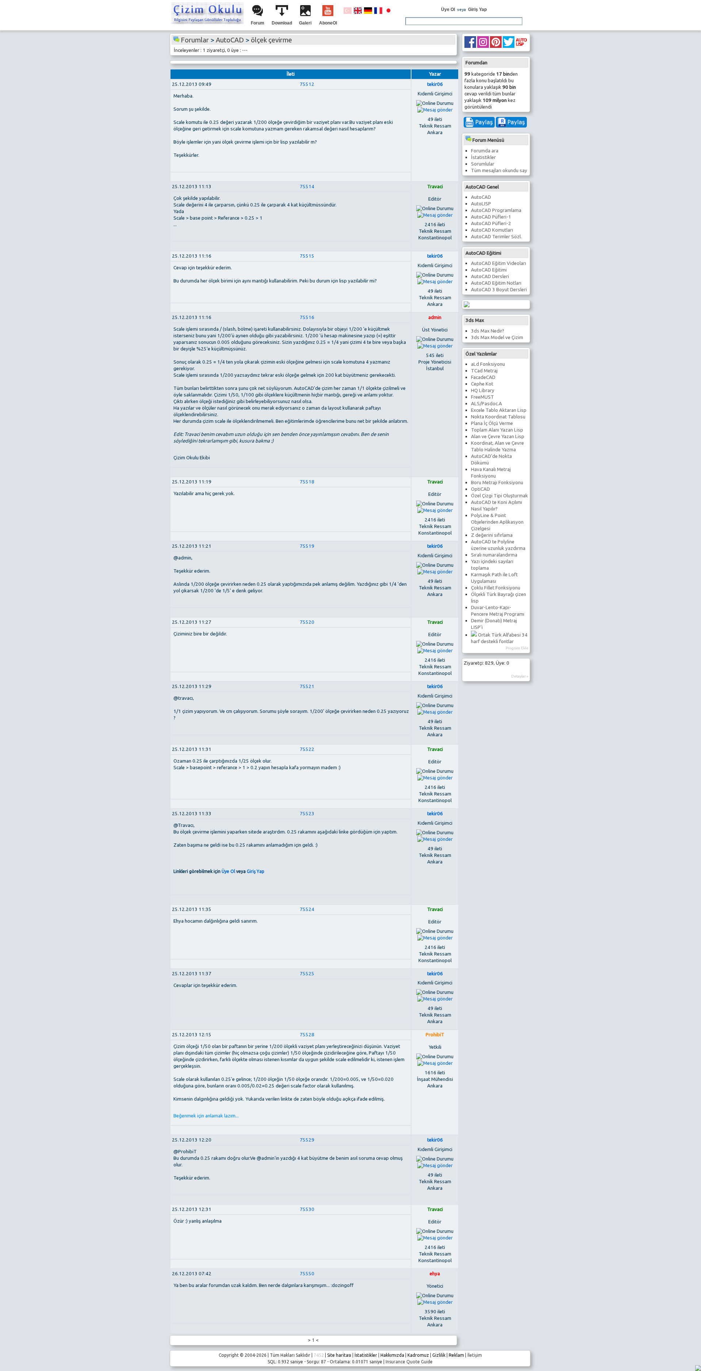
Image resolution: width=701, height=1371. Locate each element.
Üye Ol (448, 9)
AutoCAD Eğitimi (489, 270)
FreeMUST (482, 397)
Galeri (305, 23)
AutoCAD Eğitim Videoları (498, 263)
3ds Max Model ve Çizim (497, 337)
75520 (307, 622)
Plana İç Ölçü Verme (492, 423)
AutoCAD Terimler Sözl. (496, 236)
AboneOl (328, 23)
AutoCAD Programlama (496, 210)
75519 (307, 546)
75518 (307, 482)
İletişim (474, 1355)
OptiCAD (480, 489)
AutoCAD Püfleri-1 (491, 217)
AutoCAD (481, 197)
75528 (307, 1034)
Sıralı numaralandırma (494, 555)
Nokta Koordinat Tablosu (498, 416)
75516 (307, 317)
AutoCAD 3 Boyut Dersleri (499, 289)
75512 (307, 84)
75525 (307, 973)
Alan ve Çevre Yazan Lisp (497, 436)
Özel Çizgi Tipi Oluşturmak (499, 495)
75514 (307, 186)
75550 (307, 1273)
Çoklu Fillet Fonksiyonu (495, 587)
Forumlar (195, 40)
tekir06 (435, 84)
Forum (257, 23)
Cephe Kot (482, 384)
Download (282, 23)
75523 (307, 813)
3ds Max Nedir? (487, 331)
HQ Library (482, 390)
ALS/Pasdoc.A (486, 403)
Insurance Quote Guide (409, 1361)
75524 (307, 909)
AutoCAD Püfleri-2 (491, 223)
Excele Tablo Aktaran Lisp (498, 410)
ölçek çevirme (271, 40)
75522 (307, 749)
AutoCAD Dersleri (490, 276)
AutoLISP (481, 203)
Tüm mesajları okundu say (499, 170)
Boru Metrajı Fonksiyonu (497, 482)
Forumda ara (484, 150)
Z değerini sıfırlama (492, 535)
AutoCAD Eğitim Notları (496, 283)
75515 (307, 256)
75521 (307, 686)
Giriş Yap (477, 9)
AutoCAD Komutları (492, 230)
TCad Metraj (484, 370)
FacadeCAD (483, 377)
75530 (307, 1209)
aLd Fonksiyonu (488, 364)
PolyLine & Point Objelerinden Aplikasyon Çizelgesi (497, 522)
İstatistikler (483, 157)
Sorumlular (482, 164)
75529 (307, 1140)
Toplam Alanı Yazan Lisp (497, 430)
